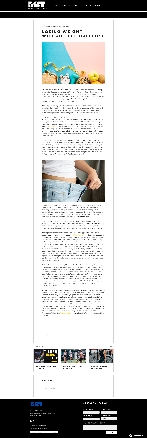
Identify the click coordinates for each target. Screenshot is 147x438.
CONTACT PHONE (106, 409)
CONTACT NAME (88, 409)
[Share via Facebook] (43, 335)
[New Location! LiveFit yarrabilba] (73, 356)
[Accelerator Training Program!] (101, 356)
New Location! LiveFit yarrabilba (72, 367)
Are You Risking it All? (46, 367)
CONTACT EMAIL (88, 416)
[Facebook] (33, 421)
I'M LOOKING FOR (105, 415)
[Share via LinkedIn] (51, 335)
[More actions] (104, 27)
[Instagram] (31, 421)
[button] (88, 5)
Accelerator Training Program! (99, 367)
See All (111, 346)
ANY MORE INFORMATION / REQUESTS (94, 423)
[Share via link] (55, 335)
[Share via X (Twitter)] (47, 335)
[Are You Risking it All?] (46, 356)
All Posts (36, 15)
